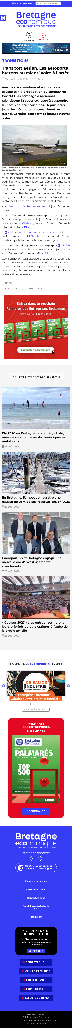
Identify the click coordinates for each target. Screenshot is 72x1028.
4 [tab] (41, 704)
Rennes (41, 288)
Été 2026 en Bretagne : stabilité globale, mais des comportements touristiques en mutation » (34, 437)
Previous (4, 686)
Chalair (26, 223)
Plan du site (36, 916)
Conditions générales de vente (36, 907)
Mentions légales (35, 1014)
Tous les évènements (36, 709)
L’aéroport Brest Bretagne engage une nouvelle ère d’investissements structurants (31, 562)
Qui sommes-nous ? (36, 889)
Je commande (36, 811)
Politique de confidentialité (36, 1017)
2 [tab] (34, 704)
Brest (6, 288)
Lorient (17, 288)
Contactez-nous (36, 898)
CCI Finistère (34, 989)
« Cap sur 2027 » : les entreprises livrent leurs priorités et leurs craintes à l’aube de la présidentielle (35, 627)
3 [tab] (38, 704)
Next (68, 686)
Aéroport (8, 283)
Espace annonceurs (36, 881)
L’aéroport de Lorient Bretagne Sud (33, 232)
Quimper (29, 288)
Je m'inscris (36, 951)
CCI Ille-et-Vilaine (37, 971)
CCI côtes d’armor (37, 997)
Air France (38, 236)
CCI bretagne (35, 962)
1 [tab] (30, 704)
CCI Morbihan (35, 980)
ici (29, 227)
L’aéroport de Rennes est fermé (29, 206)
